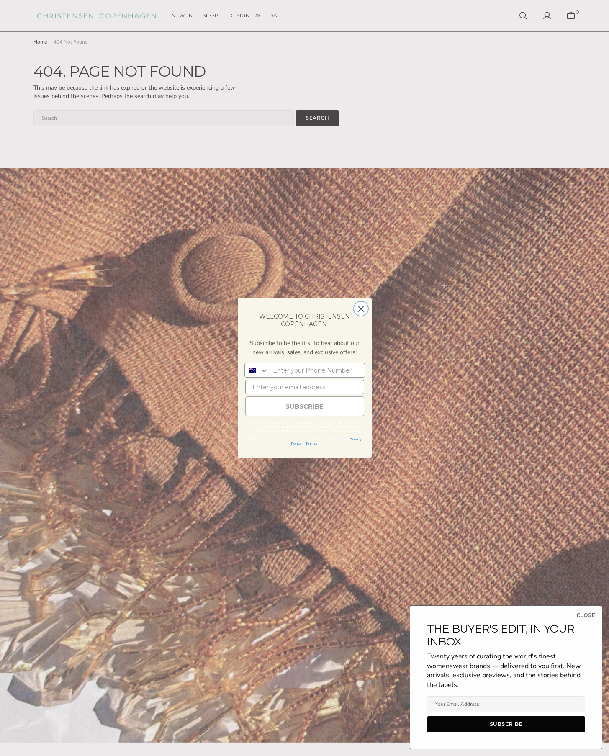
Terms (311, 443)
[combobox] (257, 370)
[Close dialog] (361, 308)
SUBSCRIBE (304, 406)
